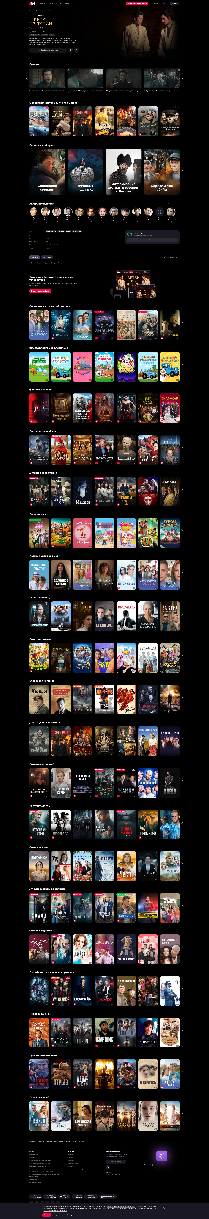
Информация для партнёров (39, 1163)
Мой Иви (71, 1154)
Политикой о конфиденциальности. (55, 1210)
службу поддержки (70, 1215)
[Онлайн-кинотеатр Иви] (32, 3)
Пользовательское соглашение (40, 1169)
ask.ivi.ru (109, 1172)
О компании (33, 1154)
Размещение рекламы (37, 1166)
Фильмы (70, 1157)
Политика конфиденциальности (41, 1172)
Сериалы (71, 1160)
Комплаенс (33, 1179)
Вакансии (32, 1157)
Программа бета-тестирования (40, 1160)
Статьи (70, 1166)
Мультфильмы (73, 1163)
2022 (34, 32)
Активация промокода (76, 1169)
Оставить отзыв (35, 1182)
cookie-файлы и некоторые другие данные (121, 1206)
